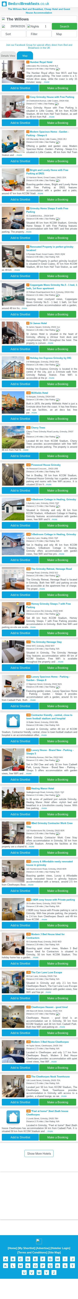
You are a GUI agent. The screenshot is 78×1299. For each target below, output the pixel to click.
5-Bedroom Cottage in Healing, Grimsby (53, 534)
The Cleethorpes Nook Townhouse (50, 1076)
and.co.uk (28, 4)
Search (64, 26)
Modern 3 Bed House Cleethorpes (50, 1042)
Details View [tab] (8, 55)
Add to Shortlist (20, 88)
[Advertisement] (39, 1195)
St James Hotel (38, 323)
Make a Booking (57, 88)
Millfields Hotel (39, 393)
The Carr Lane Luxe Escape (46, 972)
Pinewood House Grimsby (46, 465)
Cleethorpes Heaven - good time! (49, 1007)
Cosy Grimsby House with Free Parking (52, 97)
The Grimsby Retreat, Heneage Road (51, 569)
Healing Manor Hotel (42, 788)
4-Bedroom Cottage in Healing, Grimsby (53, 499)
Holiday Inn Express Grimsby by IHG (50, 358)
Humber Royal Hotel (41, 62)
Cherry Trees (38, 427)
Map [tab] (25, 55)
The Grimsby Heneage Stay (46, 642)
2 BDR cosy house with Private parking (53, 899)
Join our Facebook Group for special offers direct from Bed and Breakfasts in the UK (39, 46)
